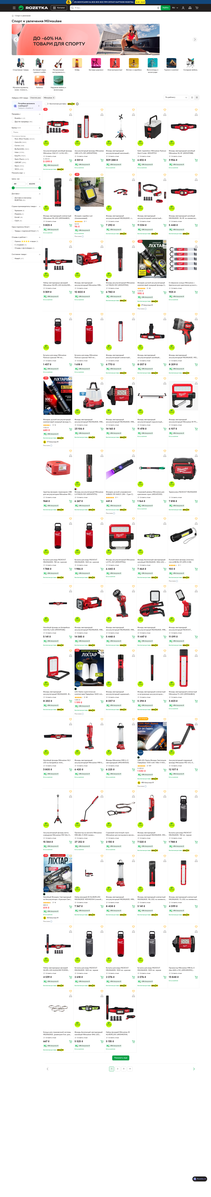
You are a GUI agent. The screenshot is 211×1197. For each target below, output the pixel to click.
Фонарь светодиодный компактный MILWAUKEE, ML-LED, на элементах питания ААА (151, 898)
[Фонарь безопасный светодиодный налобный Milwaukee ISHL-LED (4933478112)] (89, 1008)
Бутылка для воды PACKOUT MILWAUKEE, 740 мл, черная (180, 834)
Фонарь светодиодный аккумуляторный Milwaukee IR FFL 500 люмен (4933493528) (183, 421)
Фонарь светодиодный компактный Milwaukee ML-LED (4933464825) (57, 217)
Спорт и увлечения (23, 16)
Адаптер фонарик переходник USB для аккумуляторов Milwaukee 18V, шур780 (57, 493)
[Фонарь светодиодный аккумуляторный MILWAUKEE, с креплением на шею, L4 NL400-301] (120, 192)
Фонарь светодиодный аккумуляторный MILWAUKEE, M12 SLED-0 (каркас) (183, 357)
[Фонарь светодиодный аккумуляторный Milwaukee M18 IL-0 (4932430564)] (89, 736)
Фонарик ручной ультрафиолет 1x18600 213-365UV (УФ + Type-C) (119, 493)
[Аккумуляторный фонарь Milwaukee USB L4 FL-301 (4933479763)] (89, 127)
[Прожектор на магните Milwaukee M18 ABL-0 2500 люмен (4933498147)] (89, 809)
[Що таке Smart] (77, 104)
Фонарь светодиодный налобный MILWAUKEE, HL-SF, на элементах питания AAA (182, 217)
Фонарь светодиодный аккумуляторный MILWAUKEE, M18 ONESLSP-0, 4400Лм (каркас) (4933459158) (88, 421)
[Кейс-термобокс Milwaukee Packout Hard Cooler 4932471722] (152, 127)
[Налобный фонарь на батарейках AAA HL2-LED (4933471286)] (58, 603)
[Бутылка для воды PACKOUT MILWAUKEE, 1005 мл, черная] (152, 944)
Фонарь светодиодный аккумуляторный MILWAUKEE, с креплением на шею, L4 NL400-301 (120, 217)
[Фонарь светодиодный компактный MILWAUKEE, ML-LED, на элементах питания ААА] (152, 873)
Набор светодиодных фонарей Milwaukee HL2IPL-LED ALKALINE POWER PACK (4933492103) (56, 284)
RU (173, 8)
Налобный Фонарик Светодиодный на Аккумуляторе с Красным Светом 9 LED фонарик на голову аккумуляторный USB (57, 898)
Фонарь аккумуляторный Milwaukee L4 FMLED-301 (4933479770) (89, 493)
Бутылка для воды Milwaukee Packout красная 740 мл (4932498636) (54, 357)
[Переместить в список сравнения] (71, 115)
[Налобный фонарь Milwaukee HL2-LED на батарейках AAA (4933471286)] (58, 736)
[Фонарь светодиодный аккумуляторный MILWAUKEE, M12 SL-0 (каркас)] (152, 809)
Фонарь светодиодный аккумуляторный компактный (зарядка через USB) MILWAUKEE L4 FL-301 (120, 357)
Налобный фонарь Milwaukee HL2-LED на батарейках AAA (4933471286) (57, 762)
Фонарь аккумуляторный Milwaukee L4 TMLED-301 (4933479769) (120, 284)
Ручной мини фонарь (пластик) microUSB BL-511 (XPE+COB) (181, 561)
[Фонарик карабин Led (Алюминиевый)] (89, 192)
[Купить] (71, 161)
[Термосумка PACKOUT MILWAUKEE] (183, 468)
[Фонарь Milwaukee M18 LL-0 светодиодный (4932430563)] (120, 736)
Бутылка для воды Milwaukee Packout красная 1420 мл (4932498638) (86, 357)
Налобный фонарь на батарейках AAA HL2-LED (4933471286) (56, 629)
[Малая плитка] (196, 97)
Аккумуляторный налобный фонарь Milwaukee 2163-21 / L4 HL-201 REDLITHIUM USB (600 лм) (57, 152)
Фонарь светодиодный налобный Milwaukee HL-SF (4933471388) (182, 152)
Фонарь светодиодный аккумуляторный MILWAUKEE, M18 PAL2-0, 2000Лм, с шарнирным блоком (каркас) (151, 629)
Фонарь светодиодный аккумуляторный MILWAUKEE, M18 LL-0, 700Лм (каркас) (120, 898)
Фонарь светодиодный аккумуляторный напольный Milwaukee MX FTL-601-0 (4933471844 (117, 152)
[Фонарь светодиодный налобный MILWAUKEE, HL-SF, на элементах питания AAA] (183, 192)
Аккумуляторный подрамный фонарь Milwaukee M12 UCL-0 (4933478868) (181, 762)
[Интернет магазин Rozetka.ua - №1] (33, 7)
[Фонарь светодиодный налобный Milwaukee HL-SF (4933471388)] (183, 127)
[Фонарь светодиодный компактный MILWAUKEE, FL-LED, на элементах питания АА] (183, 873)
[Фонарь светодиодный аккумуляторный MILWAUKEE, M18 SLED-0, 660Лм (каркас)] (89, 603)
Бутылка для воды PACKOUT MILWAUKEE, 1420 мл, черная (86, 969)
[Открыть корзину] (196, 7)
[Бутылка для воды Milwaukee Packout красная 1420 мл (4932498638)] (89, 331)
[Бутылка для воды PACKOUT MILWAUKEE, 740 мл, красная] (58, 536)
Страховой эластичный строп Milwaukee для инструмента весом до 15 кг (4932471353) (119, 834)
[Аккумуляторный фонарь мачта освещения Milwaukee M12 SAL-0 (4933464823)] (58, 809)
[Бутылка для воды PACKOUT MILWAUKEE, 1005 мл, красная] (120, 944)
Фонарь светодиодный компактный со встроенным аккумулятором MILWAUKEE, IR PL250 (151, 693)
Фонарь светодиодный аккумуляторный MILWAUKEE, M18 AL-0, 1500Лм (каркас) (120, 421)
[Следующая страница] (193, 1069)
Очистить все (35, 98)
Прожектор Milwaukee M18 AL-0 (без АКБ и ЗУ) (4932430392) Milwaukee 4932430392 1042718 (182, 969)
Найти (165, 8)
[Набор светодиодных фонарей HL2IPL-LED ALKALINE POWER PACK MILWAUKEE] (58, 944)
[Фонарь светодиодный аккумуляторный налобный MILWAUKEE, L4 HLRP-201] (152, 331)
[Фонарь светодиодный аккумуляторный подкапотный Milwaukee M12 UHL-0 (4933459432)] (152, 396)
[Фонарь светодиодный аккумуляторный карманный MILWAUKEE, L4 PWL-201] (120, 668)
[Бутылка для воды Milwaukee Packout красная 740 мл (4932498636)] (58, 331)
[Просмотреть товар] (107, 280)
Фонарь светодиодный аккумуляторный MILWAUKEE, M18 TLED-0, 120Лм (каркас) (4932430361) (120, 629)
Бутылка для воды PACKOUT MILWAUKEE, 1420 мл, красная (87, 561)
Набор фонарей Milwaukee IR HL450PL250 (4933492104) (118, 1033)
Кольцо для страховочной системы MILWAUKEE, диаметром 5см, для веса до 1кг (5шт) (57, 1034)
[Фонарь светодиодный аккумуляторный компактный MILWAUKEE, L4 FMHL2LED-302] (152, 192)
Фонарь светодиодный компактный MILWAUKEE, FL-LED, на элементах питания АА (183, 898)
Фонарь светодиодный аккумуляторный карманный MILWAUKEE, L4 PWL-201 (117, 693)
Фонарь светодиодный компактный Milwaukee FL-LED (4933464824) (183, 693)
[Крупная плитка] (192, 97)
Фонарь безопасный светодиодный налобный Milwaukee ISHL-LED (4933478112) (88, 1034)
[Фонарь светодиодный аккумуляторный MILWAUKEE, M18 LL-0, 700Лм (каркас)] (120, 873)
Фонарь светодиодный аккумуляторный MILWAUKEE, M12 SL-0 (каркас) (151, 834)
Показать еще (17, 173)
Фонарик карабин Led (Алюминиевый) (83, 217)
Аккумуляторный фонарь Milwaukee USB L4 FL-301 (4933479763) (89, 152)
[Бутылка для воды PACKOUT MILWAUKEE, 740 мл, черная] (183, 809)
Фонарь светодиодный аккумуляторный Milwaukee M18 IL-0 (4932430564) (89, 762)
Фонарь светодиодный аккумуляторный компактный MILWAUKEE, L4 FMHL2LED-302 (150, 217)
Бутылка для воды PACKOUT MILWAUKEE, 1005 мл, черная (149, 969)
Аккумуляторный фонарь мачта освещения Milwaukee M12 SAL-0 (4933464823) (56, 834)
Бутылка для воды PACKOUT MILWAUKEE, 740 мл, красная (55, 561)
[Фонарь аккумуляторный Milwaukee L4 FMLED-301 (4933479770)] (89, 468)
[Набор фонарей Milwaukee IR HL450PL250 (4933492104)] (120, 1008)
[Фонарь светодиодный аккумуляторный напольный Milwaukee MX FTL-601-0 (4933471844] (120, 127)
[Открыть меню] (14, 7)
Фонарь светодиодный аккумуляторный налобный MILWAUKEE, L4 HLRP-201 (148, 357)
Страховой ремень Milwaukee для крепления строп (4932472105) (150, 493)
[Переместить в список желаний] (71, 110)
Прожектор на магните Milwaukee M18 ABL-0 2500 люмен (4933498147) (88, 834)
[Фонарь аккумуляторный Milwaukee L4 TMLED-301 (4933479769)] (120, 259)
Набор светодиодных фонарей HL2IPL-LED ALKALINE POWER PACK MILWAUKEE (55, 969)
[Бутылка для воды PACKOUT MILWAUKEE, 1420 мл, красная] (89, 536)
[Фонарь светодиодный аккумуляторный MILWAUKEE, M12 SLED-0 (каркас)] (183, 331)
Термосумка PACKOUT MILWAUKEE (183, 492)
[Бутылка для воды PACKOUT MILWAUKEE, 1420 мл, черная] (89, 944)
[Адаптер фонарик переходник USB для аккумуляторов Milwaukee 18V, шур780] (58, 468)
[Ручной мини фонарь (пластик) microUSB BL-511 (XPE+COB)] (183, 536)
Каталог (61, 8)
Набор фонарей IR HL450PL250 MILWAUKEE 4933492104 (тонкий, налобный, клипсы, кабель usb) (88, 898)
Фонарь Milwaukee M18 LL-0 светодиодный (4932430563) (117, 762)
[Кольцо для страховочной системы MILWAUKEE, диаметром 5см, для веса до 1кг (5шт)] (58, 1008)
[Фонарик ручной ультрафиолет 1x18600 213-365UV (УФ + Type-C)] (120, 468)
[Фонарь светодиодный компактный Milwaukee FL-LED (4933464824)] (183, 668)
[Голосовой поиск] (158, 7)
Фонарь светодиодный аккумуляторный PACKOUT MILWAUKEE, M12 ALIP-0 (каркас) (182, 629)
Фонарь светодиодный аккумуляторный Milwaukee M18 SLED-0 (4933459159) (87, 284)
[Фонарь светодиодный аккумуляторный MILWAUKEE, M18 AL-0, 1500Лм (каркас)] (120, 396)
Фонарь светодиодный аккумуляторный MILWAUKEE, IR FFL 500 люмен (56, 693)
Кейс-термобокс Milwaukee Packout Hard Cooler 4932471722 (151, 152)
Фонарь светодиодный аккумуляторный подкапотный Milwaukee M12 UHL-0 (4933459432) (151, 421)
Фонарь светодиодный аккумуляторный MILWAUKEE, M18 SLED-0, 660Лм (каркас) (88, 629)
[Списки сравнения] (190, 7)
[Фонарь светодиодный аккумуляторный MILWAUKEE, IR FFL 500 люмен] (58, 668)
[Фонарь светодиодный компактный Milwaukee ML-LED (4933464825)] (58, 192)
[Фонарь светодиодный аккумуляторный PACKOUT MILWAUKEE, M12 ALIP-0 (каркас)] (183, 603)
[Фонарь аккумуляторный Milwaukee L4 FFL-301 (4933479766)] (120, 536)
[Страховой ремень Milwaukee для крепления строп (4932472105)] (152, 468)
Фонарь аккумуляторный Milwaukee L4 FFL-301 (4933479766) (120, 561)
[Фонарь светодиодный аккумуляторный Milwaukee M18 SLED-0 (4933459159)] (89, 259)
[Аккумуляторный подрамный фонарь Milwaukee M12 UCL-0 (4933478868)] (183, 736)
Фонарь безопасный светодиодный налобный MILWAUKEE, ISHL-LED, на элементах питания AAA (152, 561)
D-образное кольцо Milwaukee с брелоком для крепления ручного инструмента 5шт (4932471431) (182, 284)
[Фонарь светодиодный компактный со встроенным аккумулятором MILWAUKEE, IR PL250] (152, 668)
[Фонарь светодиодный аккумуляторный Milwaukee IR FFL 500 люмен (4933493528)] (183, 396)
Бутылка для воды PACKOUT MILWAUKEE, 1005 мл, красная (118, 969)
